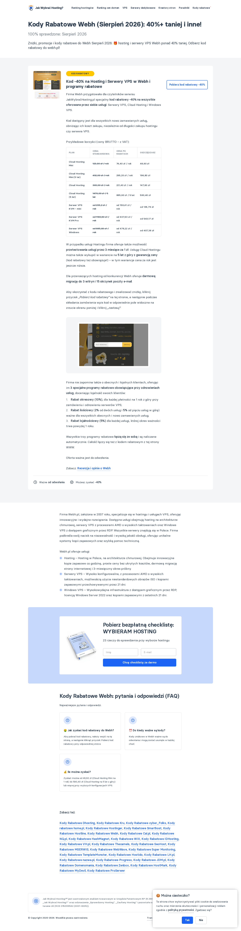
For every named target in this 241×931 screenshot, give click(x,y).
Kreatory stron (167, 8)
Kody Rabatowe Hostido (126, 855)
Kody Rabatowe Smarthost (142, 828)
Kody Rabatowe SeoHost (148, 844)
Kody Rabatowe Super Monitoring (152, 849)
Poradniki (184, 8)
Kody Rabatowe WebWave (108, 849)
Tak (187, 920)
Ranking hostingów (82, 8)
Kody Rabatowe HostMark (148, 865)
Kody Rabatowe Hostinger (104, 828)
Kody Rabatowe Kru (110, 823)
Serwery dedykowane (143, 8)
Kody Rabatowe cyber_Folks (146, 823)
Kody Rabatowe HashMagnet (89, 839)
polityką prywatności (181, 910)
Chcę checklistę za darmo (140, 662)
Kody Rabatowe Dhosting (77, 823)
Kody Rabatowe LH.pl (159, 855)
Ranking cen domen (108, 8)
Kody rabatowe (202, 8)
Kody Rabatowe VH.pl (75, 844)
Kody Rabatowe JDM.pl (149, 860)
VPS (124, 8)
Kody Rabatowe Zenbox (112, 865)
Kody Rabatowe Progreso (114, 860)
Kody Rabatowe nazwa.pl (77, 860)
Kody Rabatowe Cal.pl (135, 833)
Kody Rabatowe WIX (125, 839)
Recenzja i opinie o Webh (94, 468)
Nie (201, 920)
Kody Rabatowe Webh (102, 833)
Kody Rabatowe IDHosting (160, 839)
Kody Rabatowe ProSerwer (106, 870)
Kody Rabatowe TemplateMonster (83, 855)
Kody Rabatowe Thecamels (111, 844)
